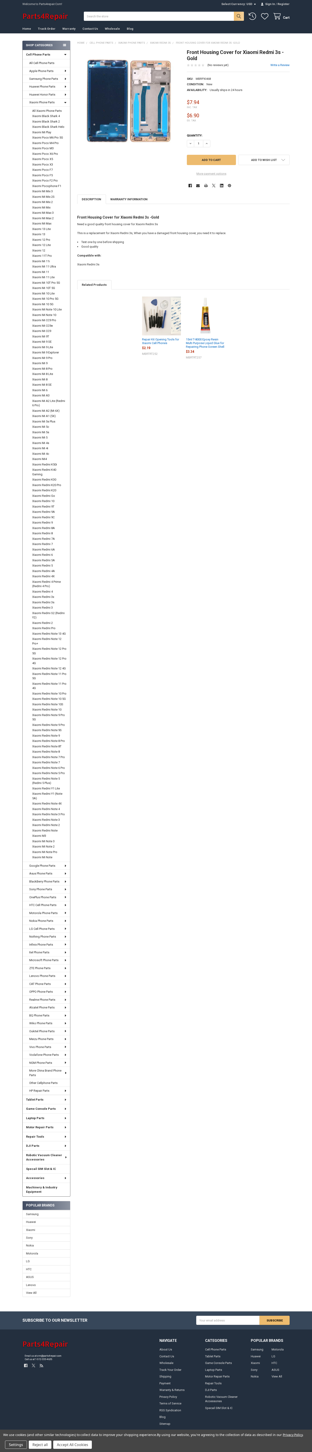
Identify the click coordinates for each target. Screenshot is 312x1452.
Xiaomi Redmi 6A (43, 549)
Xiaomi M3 (39, 835)
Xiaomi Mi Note (42, 857)
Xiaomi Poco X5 (42, 159)
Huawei (31, 1222)
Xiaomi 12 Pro (41, 239)
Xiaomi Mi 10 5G (42, 304)
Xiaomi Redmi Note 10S (47, 704)
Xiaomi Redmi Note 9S (47, 730)
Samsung (32, 1214)
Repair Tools (35, 1136)
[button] (264, 160)
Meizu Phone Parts (41, 1039)
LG (28, 1261)
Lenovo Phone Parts (42, 976)
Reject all (40, 1444)
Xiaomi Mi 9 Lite (42, 347)
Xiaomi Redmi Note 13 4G (49, 633)
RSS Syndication (170, 1410)
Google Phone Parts (42, 865)
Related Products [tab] (94, 284)
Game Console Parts (41, 1108)
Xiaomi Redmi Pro (44, 628)
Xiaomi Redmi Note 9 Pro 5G (48, 717)
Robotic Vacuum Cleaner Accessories (44, 1157)
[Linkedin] (221, 185)
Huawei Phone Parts (42, 86)
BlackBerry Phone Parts (44, 881)
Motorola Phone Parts (43, 913)
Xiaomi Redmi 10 (43, 501)
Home (26, 28)
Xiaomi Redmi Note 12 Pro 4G (49, 661)
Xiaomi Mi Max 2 (43, 218)
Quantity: (195, 135)
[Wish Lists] (266, 16)
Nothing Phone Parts (42, 936)
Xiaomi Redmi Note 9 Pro (48, 725)
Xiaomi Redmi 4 (42, 591)
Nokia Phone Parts (41, 921)
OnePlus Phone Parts (42, 897)
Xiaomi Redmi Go (43, 495)
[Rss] (41, 1365)
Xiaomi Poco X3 (42, 164)
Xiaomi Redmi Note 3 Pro (48, 814)
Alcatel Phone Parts (42, 1007)
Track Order (47, 28)
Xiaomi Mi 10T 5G (43, 288)
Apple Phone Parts (41, 71)
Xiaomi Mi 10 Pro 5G (45, 298)
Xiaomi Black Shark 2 (46, 121)
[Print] (206, 185)
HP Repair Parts (39, 1090)
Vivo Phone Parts (40, 1047)
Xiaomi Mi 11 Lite (43, 277)
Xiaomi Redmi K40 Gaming (44, 472)
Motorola (32, 1253)
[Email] (198, 185)
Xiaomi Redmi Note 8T (46, 746)
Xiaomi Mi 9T (40, 336)
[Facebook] (190, 185)
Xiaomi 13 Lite (41, 229)
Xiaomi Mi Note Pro (44, 852)
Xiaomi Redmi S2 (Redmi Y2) (48, 615)
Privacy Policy (168, 1397)
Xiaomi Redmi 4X (43, 576)
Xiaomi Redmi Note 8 (46, 751)
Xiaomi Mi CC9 (41, 331)
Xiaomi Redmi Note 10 (46, 709)
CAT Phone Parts (40, 984)
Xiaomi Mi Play (41, 132)
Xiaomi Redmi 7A (43, 538)
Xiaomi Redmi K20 (44, 490)
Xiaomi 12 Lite (41, 245)
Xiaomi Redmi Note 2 (46, 825)
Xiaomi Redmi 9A (43, 511)
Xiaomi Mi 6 (40, 390)
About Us (165, 1349)
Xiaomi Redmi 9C (43, 517)
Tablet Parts (34, 1099)
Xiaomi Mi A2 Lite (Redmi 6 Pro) (48, 403)
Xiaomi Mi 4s (40, 443)
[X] (213, 185)
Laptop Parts (35, 1118)
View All (31, 1292)
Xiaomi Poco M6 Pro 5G (47, 137)
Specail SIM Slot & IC (41, 1169)
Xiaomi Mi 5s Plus (43, 421)
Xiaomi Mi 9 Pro (42, 358)
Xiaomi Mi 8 (40, 379)
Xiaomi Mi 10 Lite (43, 293)
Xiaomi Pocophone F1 (46, 186)
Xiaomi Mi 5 (40, 437)
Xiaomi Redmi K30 (44, 479)
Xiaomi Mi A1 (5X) (44, 416)
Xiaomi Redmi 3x (43, 597)
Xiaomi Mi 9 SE (42, 341)
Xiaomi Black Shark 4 (46, 116)
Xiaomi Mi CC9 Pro (44, 320)
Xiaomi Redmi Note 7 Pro (48, 757)
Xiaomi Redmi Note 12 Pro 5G (49, 651)
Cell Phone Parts (38, 54)
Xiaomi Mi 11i (41, 261)
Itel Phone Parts (39, 952)
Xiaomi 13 (38, 234)
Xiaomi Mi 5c (40, 426)
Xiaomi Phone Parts (42, 102)
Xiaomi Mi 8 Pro (42, 368)
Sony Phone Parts (40, 889)
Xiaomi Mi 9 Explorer (45, 352)
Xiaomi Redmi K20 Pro (46, 485)
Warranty (69, 28)
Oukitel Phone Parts (42, 1031)
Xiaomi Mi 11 (40, 272)
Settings (16, 1444)
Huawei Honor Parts (42, 94)
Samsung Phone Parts (43, 78)
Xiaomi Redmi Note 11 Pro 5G (49, 676)
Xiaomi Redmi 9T (43, 506)
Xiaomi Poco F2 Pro (45, 180)
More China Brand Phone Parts (45, 1073)
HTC (29, 1269)
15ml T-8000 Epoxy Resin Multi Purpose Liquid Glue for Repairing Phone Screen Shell (205, 343)
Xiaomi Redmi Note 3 (46, 819)
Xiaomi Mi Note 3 (43, 841)
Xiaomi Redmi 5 (42, 565)
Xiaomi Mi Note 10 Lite (47, 309)
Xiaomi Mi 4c (40, 453)
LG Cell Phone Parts (42, 929)
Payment (165, 1383)
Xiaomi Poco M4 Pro (45, 143)
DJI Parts (32, 1145)
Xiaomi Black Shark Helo (48, 126)
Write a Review (280, 65)
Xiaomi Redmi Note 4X (47, 803)
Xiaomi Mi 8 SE (42, 384)
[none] (128, 100)
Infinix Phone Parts (41, 944)
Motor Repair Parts (39, 1127)
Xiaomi (30, 1230)
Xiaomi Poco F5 (42, 175)
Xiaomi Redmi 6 (42, 554)
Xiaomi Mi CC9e (42, 325)
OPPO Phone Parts (41, 991)
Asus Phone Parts (40, 873)
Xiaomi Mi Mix (41, 207)
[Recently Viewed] (253, 16)
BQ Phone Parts (39, 1015)
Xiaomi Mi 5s (40, 432)
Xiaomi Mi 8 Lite (42, 374)
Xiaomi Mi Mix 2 (42, 202)
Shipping (165, 1376)
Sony (29, 1237)
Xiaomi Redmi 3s (43, 602)
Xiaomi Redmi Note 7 (46, 762)
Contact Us (90, 28)
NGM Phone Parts (40, 1062)
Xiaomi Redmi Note (45, 830)
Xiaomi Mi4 (39, 459)
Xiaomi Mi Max (41, 223)
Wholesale (112, 28)
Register (284, 4)
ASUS (30, 1277)
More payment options (211, 173)
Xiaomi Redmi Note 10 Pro (49, 693)
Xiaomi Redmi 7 (42, 544)
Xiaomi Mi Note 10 (44, 315)
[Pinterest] (229, 185)
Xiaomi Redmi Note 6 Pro (48, 768)
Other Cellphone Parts (43, 1083)
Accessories (35, 1178)
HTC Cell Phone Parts (42, 905)
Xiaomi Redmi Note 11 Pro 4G (49, 686)
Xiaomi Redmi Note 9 (46, 735)
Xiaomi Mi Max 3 (43, 212)
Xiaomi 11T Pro (42, 255)
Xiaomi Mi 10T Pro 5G (46, 282)
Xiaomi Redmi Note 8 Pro (48, 741)
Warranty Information (129, 199)
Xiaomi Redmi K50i (44, 464)
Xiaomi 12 (38, 250)
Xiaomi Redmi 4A (43, 571)
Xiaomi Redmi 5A (43, 560)
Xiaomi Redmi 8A (43, 528)
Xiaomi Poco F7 (42, 169)
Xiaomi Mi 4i (40, 448)
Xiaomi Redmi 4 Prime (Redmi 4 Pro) (46, 584)
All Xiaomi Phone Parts (47, 110)
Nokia (30, 1245)
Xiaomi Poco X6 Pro (45, 153)
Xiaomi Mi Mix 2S (43, 196)
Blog (130, 28)
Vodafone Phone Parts (44, 1054)
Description (91, 199)
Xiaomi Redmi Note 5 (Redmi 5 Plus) (46, 781)
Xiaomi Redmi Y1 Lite (46, 788)
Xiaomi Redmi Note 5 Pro (48, 773)
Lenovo (31, 1285)
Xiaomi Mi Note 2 (43, 846)
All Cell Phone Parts (41, 63)
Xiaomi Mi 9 (40, 363)
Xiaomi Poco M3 (43, 148)
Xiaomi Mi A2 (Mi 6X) (46, 410)
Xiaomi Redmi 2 (42, 623)
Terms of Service (170, 1403)
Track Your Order (170, 1370)
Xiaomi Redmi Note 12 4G (49, 668)
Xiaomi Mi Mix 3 (42, 191)
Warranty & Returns (172, 1390)
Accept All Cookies (72, 1444)
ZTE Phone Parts (39, 968)
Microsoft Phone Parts (43, 960)
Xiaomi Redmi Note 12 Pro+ (46, 641)
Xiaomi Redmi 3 (42, 607)
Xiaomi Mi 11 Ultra (44, 266)
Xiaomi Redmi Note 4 (46, 809)
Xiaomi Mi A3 (41, 395)
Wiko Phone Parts (40, 1023)
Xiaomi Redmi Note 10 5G (49, 699)
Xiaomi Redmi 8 (42, 533)
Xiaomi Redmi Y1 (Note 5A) (47, 796)
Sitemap (164, 1423)
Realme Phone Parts (42, 999)
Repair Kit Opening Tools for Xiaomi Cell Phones (160, 341)
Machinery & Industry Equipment (41, 1190)
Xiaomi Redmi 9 (42, 522)
